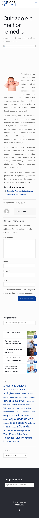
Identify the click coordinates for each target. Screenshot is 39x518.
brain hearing (10, 397)
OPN (24, 412)
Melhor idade (8, 412)
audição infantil (19, 394)
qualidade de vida (22, 419)
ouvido (33, 412)
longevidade (28, 408)
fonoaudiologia (19, 404)
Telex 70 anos (9, 434)
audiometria (29, 390)
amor (4, 386)
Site (5, 280)
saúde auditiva (18, 422)
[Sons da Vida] (9, 3)
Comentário (8, 237)
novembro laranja (18, 412)
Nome (6, 262)
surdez (12, 430)
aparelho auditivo (16, 385)
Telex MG (19, 437)
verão (10, 441)
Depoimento (28, 401)
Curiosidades (31, 397)
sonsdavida (15, 427)
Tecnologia (20, 431)
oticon (28, 412)
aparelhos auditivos (14, 389)
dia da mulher (6, 404)
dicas (12, 404)
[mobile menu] (36, 3)
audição (8, 393)
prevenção (7, 419)
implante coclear (11, 408)
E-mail (6, 271)
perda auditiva (15, 415)
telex (27, 430)
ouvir (5, 415)
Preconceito (26, 415)
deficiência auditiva (13, 401)
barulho (28, 394)
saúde (6, 423)
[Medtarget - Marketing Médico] (19, 506)
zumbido (15, 441)
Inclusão (20, 408)
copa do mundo (23, 397)
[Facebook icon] (19, 510)
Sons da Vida (22, 38)
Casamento (17, 397)
